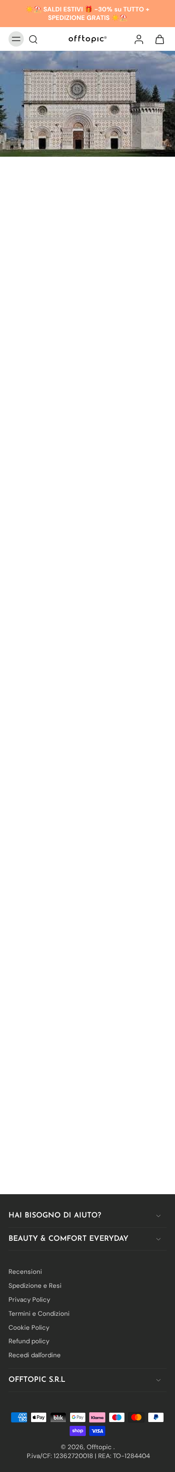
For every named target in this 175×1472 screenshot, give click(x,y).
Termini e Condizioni (39, 1313)
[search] (33, 38)
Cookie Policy (28, 1327)
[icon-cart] (157, 38)
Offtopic (100, 1446)
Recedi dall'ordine (34, 1355)
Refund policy (28, 1341)
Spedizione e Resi (35, 1285)
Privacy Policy (29, 1299)
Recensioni (25, 1271)
